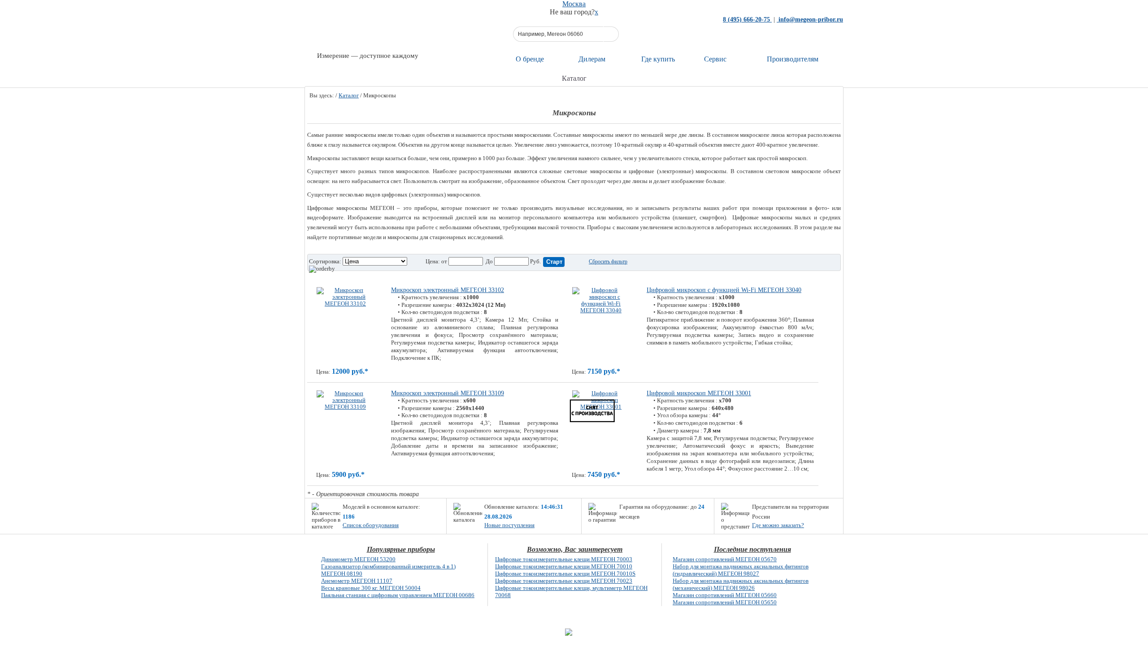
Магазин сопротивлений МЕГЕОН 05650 (725, 602)
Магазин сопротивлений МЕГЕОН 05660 (725, 595)
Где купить (658, 59)
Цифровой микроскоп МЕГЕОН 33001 (699, 393)
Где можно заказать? (778, 525)
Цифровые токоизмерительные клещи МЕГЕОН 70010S (565, 573)
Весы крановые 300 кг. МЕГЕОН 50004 (371, 588)
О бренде (530, 59)
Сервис (715, 59)
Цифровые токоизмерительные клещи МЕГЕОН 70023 (563, 580)
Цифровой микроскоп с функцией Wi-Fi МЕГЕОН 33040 (724, 290)
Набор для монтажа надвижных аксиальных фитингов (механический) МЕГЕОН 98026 (741, 584)
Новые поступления (509, 525)
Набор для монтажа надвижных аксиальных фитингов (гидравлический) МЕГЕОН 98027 (741, 570)
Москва (574, 4)
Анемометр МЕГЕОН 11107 (356, 580)
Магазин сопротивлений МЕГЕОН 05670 (725, 559)
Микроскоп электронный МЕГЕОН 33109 (447, 393)
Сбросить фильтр (608, 261)
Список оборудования (371, 525)
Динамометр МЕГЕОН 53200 (358, 559)
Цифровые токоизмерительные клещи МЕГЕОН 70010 (563, 566)
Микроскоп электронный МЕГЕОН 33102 (447, 290)
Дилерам (591, 59)
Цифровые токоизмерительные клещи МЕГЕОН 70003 (563, 559)
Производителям (792, 59)
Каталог (349, 95)
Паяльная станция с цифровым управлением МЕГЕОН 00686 (397, 595)
